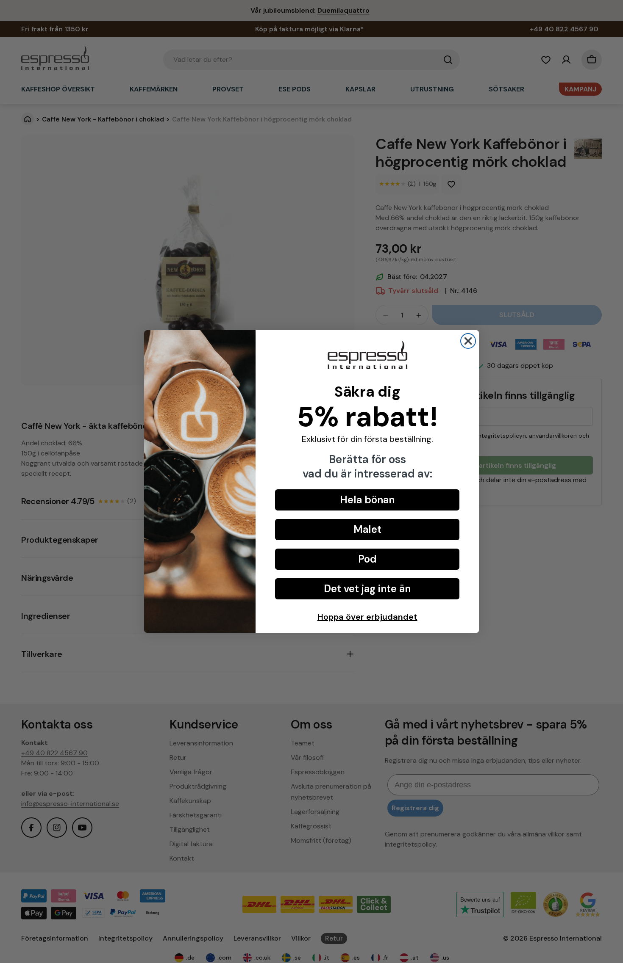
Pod (367, 559)
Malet (367, 529)
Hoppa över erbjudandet (367, 616)
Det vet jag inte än (367, 588)
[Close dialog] (468, 341)
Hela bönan (367, 499)
